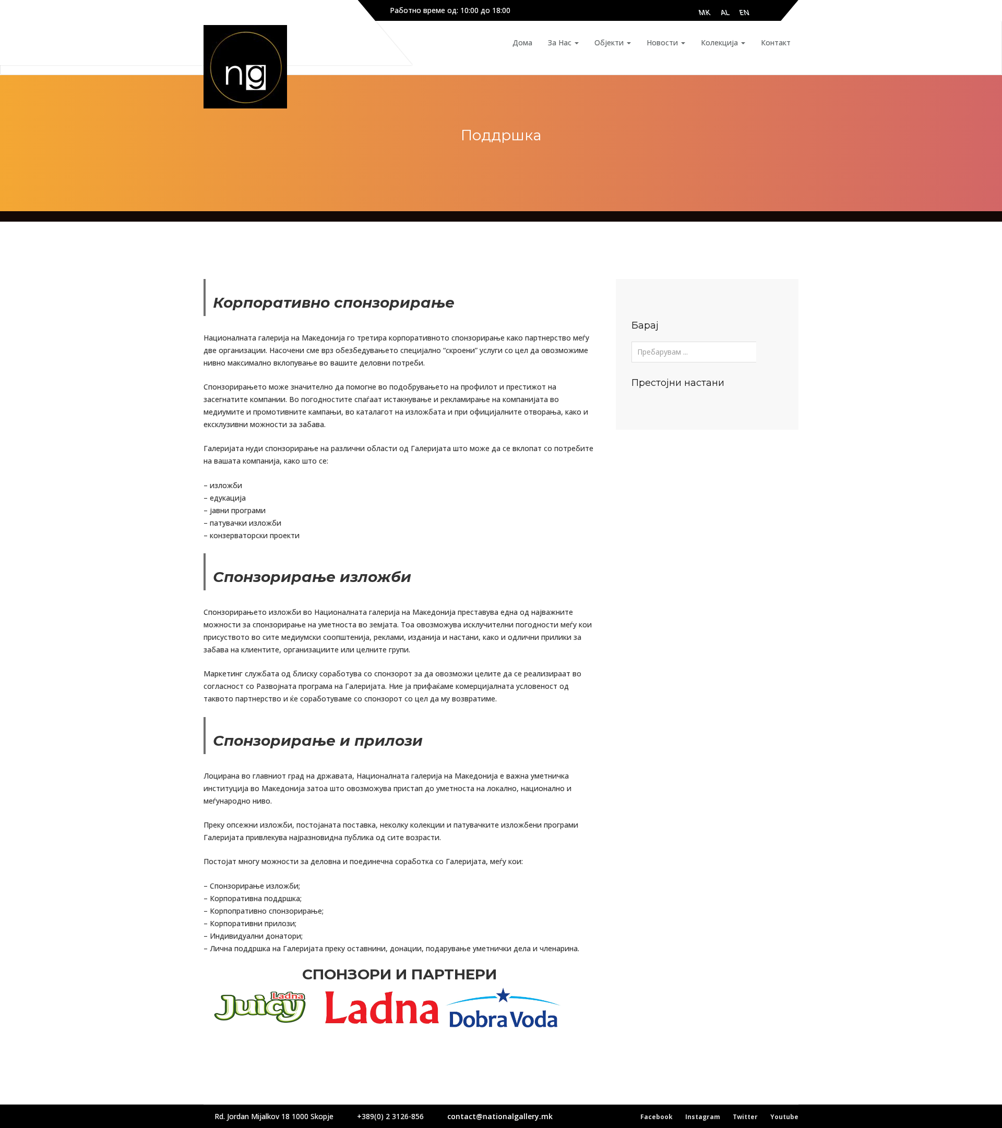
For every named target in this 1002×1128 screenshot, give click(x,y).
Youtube (784, 1116)
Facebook (656, 1116)
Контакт (776, 42)
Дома (522, 42)
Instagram (702, 1116)
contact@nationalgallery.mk (500, 1116)
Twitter (745, 1116)
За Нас (561, 42)
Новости (663, 42)
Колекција (720, 42)
